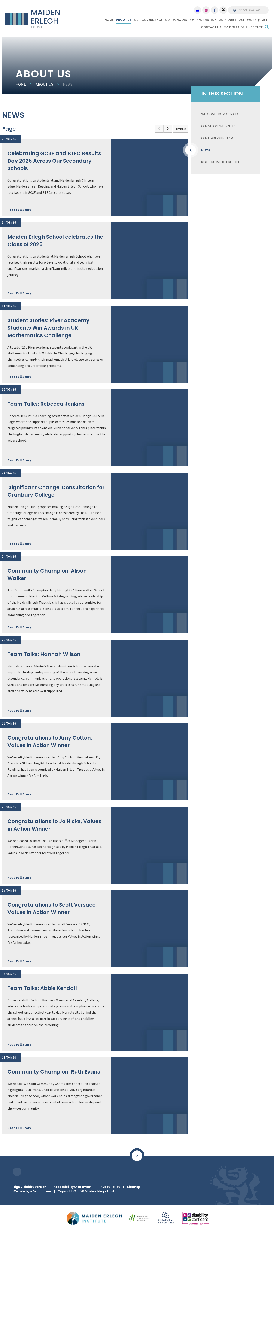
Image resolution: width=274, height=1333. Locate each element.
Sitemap (133, 1187)
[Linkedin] (197, 10)
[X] (223, 10)
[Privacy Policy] (17, 1172)
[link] (159, 129)
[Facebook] (214, 10)
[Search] (267, 27)
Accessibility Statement (73, 1187)
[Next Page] (168, 129)
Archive (180, 129)
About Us (44, 84)
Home (21, 84)
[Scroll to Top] (137, 1155)
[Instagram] (206, 10)
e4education (40, 1191)
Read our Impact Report (220, 162)
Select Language (249, 10)
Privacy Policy (109, 1187)
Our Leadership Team (217, 138)
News (68, 84)
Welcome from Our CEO (220, 114)
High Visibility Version (30, 1187)
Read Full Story (19, 209)
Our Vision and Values (218, 126)
